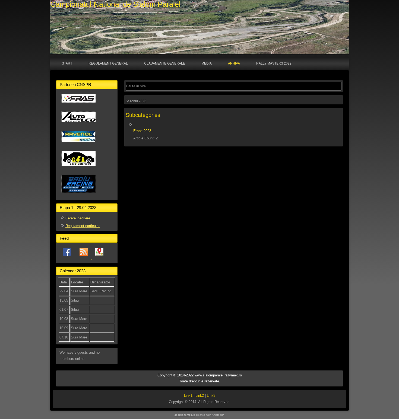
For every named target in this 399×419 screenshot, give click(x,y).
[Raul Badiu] (78, 195)
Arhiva (234, 63)
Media (206, 63)
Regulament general (108, 63)
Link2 (199, 396)
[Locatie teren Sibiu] (99, 258)
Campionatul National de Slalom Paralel (115, 4)
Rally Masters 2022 (274, 63)
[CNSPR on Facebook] (66, 258)
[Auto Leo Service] (78, 124)
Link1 (188, 396)
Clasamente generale (164, 63)
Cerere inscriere (77, 218)
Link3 (211, 396)
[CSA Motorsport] (78, 168)
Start (67, 63)
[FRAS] (78, 105)
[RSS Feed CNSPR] (84, 258)
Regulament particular (82, 226)
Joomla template (185, 414)
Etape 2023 (142, 131)
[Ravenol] (78, 144)
